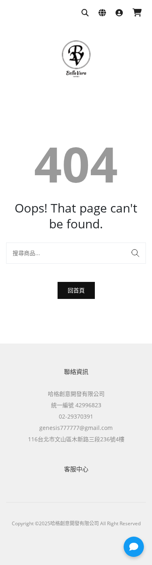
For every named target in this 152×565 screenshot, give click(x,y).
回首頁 (76, 290)
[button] (134, 547)
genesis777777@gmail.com (76, 428)
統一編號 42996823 (76, 405)
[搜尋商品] (85, 13)
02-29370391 (76, 416)
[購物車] (137, 13)
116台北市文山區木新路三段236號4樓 (76, 439)
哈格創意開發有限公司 (76, 393)
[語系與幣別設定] (102, 13)
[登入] (119, 13)
